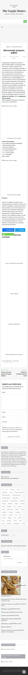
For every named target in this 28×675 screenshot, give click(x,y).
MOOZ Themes (10, 671)
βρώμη (16, 503)
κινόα (3, 509)
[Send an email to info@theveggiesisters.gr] (23, 545)
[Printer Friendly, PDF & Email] (8, 234)
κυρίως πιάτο (10, 509)
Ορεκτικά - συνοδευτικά (12, 46)
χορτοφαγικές (17, 523)
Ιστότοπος (4, 421)
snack (18, 489)
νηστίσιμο (4, 515)
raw (7, 489)
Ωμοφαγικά (22, 500)
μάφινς (16, 509)
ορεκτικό (11, 515)
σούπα (15, 520)
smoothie (12, 489)
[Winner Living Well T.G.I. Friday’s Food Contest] (7, 661)
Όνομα (4, 412)
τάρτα (20, 520)
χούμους (11, 362)
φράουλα (9, 523)
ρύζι (15, 517)
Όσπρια (20, 46)
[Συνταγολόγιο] (5, 476)
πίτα (16, 515)
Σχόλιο (4, 392)
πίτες (20, 515)
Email (4, 417)
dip (3, 489)
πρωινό (3, 517)
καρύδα (19, 506)
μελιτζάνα (4, 512)
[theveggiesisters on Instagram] (17, 545)
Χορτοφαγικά (5, 500)
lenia (4, 56)
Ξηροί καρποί (16, 498)
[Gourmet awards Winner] (8, 649)
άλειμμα (4, 503)
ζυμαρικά (9, 506)
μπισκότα (11, 512)
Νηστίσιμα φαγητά (6, 498)
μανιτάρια (23, 509)
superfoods (4, 492)
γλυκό (3, 506)
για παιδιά (22, 503)
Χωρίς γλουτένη (14, 500)
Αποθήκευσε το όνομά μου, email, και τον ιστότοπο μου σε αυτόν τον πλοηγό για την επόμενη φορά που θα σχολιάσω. (12, 429)
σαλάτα (19, 517)
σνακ (3, 520)
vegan (11, 492)
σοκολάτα (9, 520)
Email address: (7, 556)
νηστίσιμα (17, 512)
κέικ (15, 506)
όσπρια (23, 523)
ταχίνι (3, 523)
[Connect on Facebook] (4, 545)
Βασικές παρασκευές (19, 492)
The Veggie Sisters (14, 11)
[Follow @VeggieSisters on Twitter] (11, 545)
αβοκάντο (10, 503)
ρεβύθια (9, 517)
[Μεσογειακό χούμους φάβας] (14, 34)
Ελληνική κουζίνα (6, 495)
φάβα (6, 362)
